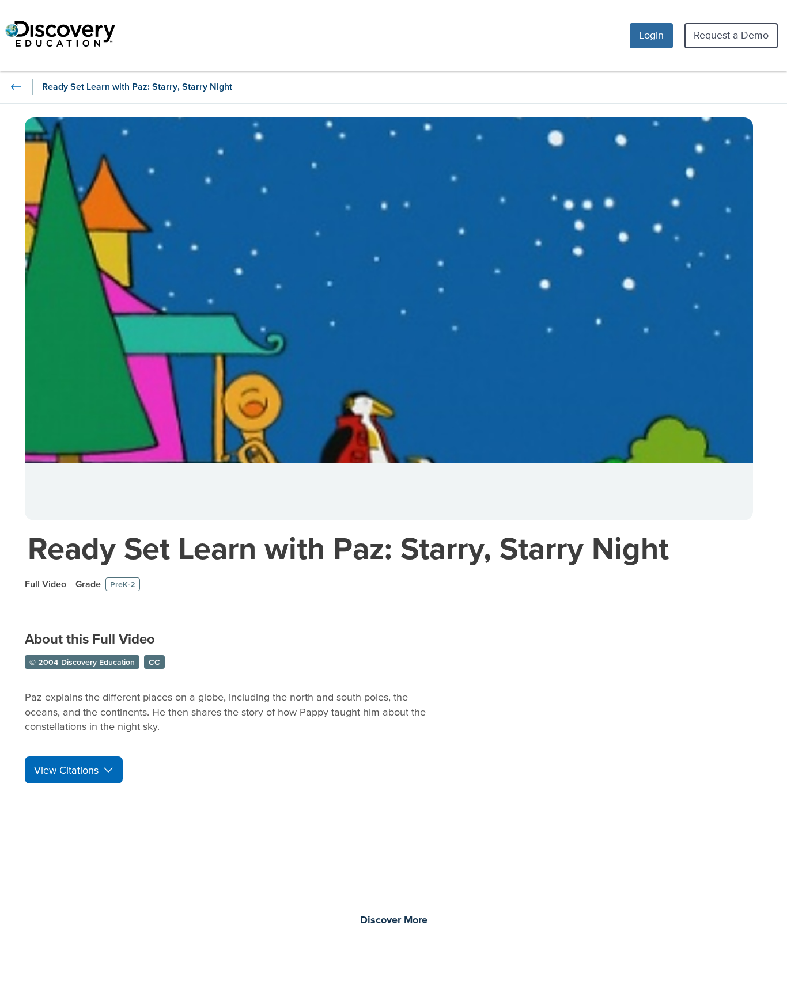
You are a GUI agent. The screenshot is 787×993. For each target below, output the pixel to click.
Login (651, 35)
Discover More (393, 920)
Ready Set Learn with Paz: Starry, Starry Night (348, 547)
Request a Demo (731, 35)
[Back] (16, 86)
